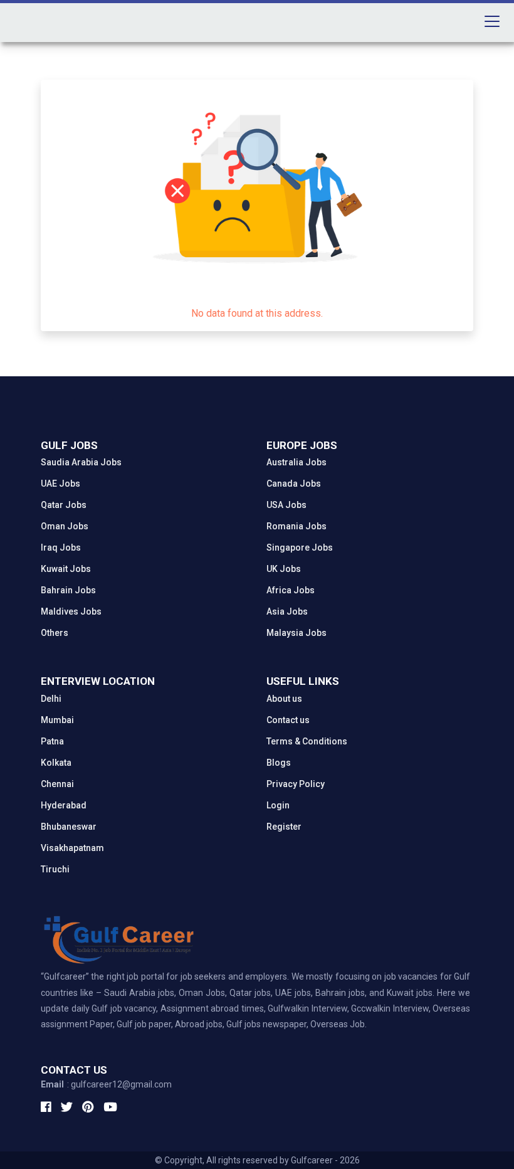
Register (284, 827)
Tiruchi (55, 869)
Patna (52, 741)
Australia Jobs (296, 462)
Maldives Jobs (71, 611)
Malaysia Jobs (296, 633)
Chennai (57, 784)
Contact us (288, 720)
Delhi (51, 699)
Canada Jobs (293, 484)
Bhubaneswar (69, 827)
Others (54, 633)
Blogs (278, 763)
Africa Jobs (290, 590)
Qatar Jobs (64, 505)
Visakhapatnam (72, 848)
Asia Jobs (287, 611)
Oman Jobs (64, 526)
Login (278, 805)
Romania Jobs (296, 526)
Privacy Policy (295, 784)
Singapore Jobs (299, 547)
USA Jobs (286, 505)
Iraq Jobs (61, 547)
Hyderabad (64, 805)
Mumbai (57, 720)
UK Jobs (283, 569)
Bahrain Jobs (68, 590)
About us (284, 699)
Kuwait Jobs (66, 569)
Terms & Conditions (306, 741)
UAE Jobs (60, 484)
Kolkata (56, 763)
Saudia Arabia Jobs (81, 462)
